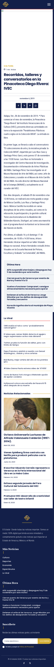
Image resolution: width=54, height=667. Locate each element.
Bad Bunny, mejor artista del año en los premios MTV (26, 361)
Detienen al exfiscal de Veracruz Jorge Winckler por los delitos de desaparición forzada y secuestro (27, 297)
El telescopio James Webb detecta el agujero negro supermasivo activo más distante (25, 335)
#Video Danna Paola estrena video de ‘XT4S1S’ (25, 368)
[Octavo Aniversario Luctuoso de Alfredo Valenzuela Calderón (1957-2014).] (27, 414)
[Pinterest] (29, 105)
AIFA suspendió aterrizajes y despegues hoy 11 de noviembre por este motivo (29, 271)
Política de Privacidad (26, 647)
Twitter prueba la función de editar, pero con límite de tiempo (24, 344)
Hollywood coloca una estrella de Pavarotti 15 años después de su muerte (25, 384)
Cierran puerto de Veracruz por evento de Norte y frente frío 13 (28, 279)
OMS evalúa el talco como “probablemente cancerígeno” (24, 326)
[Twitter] (24, 105)
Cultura (8, 66)
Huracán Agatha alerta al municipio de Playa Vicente (30, 306)
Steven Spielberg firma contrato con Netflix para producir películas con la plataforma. (25, 455)
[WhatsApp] (35, 105)
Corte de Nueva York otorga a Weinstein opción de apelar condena (26, 375)
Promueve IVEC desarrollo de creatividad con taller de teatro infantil (27, 497)
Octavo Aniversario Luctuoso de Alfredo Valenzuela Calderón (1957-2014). (27, 438)
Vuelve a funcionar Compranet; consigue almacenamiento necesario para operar (28, 287)
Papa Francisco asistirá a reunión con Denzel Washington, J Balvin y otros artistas (24, 352)
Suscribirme (45, 641)
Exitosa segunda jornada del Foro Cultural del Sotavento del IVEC (22, 485)
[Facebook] (18, 105)
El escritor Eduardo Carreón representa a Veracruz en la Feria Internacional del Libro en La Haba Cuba (27, 470)
